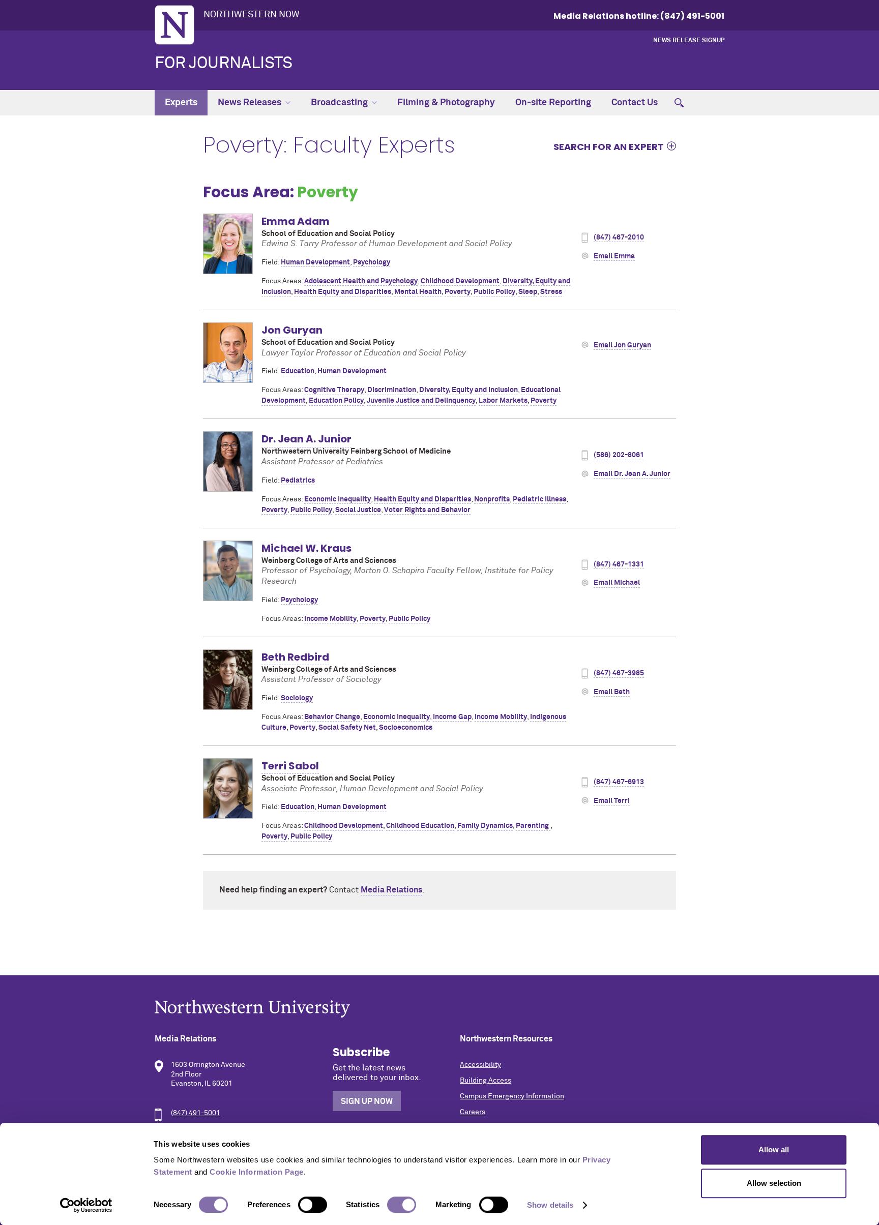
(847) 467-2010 (619, 237)
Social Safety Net (347, 727)
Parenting (533, 825)
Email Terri (612, 800)
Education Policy (336, 400)
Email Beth (612, 692)
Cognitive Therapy (334, 390)
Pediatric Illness (539, 499)
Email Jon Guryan (622, 345)
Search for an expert (608, 146)
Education (297, 371)
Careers (472, 1112)
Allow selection (774, 1183)
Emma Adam (295, 221)
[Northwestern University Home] (174, 25)
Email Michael (617, 582)
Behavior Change (332, 717)
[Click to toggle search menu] (679, 102)
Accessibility (480, 1064)
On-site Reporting (553, 102)
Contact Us (634, 102)
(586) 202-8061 (619, 455)
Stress (551, 291)
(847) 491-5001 (195, 1113)
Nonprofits (492, 499)
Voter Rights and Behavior (427, 510)
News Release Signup (688, 41)
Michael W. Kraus (306, 548)
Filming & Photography (446, 102)
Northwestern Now (251, 14)
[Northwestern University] (439, 1009)
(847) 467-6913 (619, 782)
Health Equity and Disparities (342, 291)
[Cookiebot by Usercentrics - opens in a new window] (86, 1205)
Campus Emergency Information (512, 1096)
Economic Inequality (337, 499)
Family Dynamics (485, 825)
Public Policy (494, 291)
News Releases (249, 102)
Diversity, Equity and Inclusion (468, 390)
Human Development (315, 262)
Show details (550, 1205)
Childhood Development (460, 281)
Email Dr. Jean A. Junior (632, 473)
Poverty (458, 291)
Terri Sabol (290, 766)
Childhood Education (420, 825)
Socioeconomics (405, 727)
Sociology (297, 698)
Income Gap (452, 717)
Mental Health (418, 291)
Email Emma (614, 256)
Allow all (773, 1149)
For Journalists (223, 63)
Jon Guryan (292, 330)
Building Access (485, 1080)
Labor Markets (503, 400)
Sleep (527, 291)
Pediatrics (298, 480)
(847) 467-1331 (619, 564)
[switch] (312, 1205)
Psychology (371, 262)
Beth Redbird (295, 657)
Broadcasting (339, 102)
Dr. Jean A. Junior (306, 439)
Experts (181, 102)
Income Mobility (330, 618)
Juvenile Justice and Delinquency (421, 400)
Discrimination (391, 390)
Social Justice (358, 510)
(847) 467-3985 (619, 673)
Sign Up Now (367, 1101)
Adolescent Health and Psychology (361, 281)
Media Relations (391, 890)
